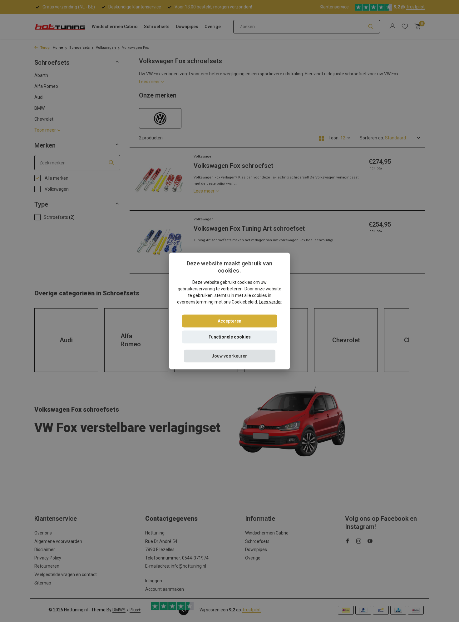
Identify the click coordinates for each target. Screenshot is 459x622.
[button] (229, 355)
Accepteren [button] (229, 320)
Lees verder (270, 301)
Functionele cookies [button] (230, 336)
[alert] (229, 311)
